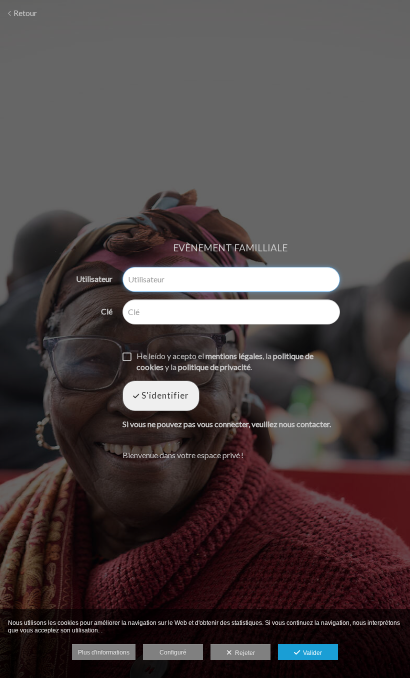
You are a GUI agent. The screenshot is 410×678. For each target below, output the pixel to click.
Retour (24, 13)
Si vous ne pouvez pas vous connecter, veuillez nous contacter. (226, 424)
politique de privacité (214, 367)
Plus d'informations (104, 652)
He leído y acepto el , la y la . (225, 361)
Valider (311, 652)
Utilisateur (94, 278)
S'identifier (164, 395)
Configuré (173, 652)
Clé (106, 311)
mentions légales (234, 356)
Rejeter (243, 652)
